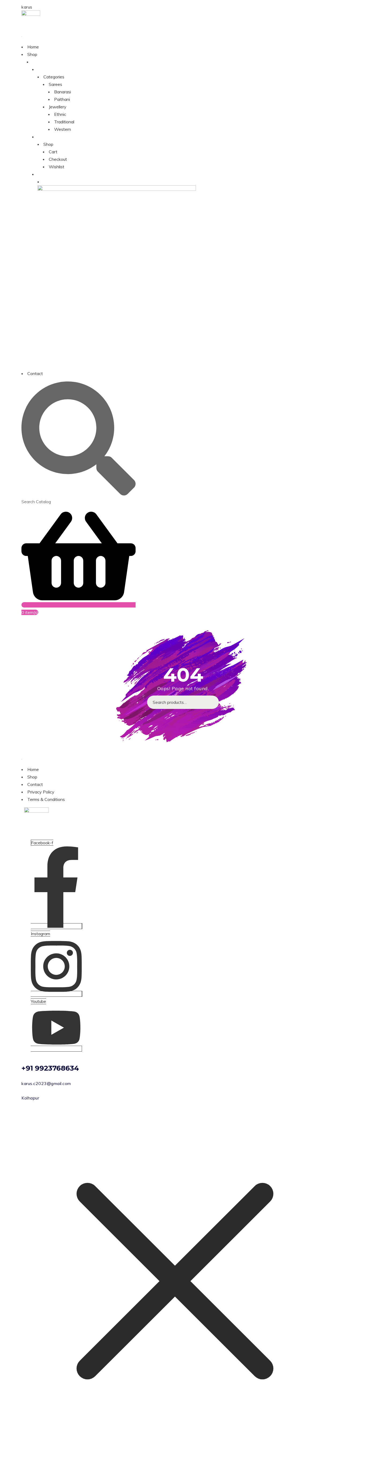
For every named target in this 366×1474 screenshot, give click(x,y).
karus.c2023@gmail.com (46, 1083)
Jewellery (57, 106)
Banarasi (62, 91)
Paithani (62, 99)
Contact (35, 373)
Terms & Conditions (46, 799)
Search (212, 702)
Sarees (55, 84)
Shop (32, 54)
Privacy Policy (40, 792)
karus (26, 7)
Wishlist (56, 166)
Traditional (64, 121)
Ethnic (60, 114)
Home (33, 46)
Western (62, 129)
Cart (53, 151)
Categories (53, 76)
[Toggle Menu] (21, 36)
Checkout (58, 159)
